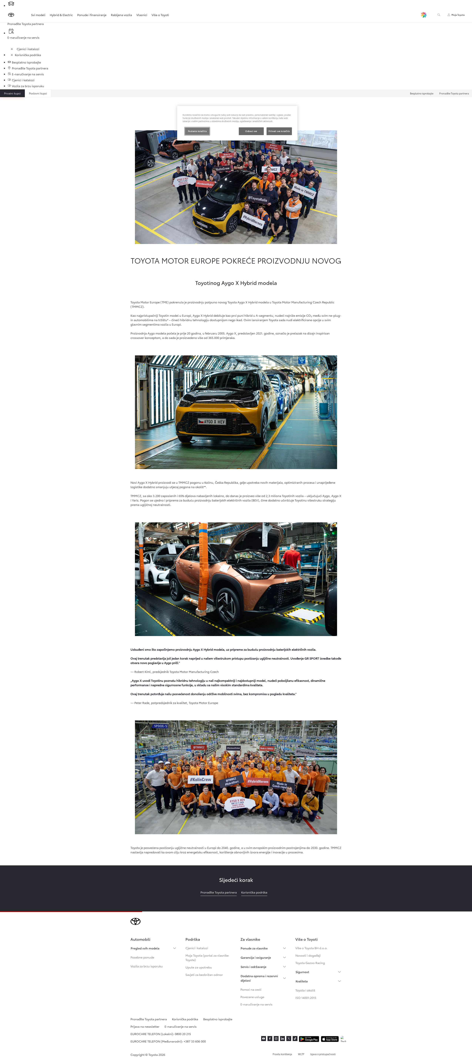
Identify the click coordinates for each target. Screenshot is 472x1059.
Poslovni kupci (38, 93)
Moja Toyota (458, 14)
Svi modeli (38, 15)
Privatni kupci (12, 93)
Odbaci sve (251, 131)
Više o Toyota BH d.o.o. (311, 948)
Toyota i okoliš (305, 990)
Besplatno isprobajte (421, 93)
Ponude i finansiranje (91, 15)
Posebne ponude (142, 957)
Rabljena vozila (121, 15)
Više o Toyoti (160, 15)
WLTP (301, 1054)
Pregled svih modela (145, 948)
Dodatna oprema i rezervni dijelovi (259, 978)
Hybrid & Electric (61, 15)
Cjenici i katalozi (196, 948)
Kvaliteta (302, 981)
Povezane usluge (252, 997)
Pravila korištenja (282, 1054)
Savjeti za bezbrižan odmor (204, 974)
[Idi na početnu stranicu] (11, 15)
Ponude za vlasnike (254, 948)
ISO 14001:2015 (305, 997)
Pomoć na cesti (250, 989)
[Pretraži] (439, 14)
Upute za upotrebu (198, 967)
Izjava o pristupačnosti (323, 1054)
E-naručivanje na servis (256, 1004)
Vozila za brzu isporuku (146, 966)
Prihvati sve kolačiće (279, 131)
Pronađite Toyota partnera (454, 93)
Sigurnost (302, 972)
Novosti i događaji (308, 955)
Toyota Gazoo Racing (310, 963)
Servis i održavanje (253, 966)
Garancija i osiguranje (256, 957)
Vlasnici (141, 15)
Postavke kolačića (197, 131)
